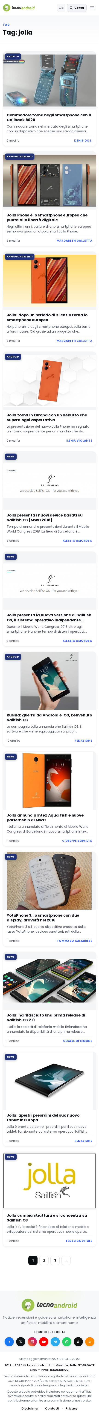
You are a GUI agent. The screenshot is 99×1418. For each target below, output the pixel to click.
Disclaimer (30, 1408)
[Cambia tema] (61, 8)
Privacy (72, 1408)
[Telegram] (55, 1341)
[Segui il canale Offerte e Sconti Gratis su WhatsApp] (66, 1341)
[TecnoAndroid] (22, 8)
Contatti (52, 1408)
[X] (20, 1341)
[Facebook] (9, 1341)
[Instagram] (32, 1341)
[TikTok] (78, 1341)
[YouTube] (43, 1341)
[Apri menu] (92, 8)
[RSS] (89, 1341)
